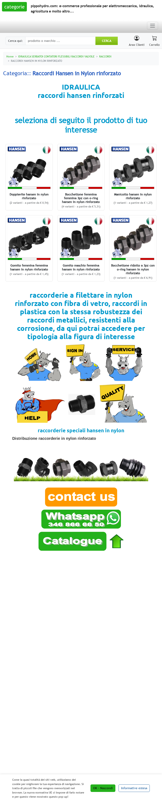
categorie (14, 6)
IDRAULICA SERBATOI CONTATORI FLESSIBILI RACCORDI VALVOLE (56, 56)
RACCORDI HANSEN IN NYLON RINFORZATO (36, 60)
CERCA (106, 41)
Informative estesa (134, 788)
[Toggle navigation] (152, 26)
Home (10, 56)
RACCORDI (105, 56)
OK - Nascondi (103, 788)
